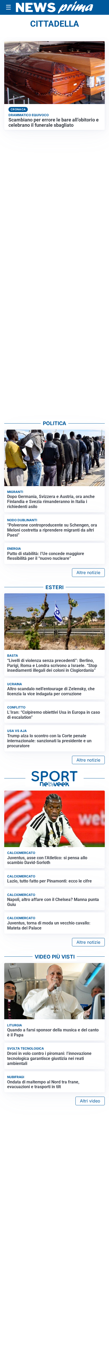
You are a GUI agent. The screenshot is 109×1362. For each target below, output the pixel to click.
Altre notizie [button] (88, 572)
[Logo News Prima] (54, 7)
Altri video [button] (90, 1100)
